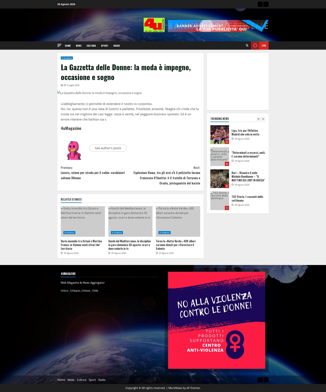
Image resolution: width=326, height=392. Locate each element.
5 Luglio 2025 (73, 85)
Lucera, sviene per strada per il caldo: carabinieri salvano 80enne (93, 172)
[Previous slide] (258, 119)
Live (264, 45)
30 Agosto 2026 (71, 253)
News (79, 45)
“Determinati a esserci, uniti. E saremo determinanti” (219, 156)
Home (68, 45)
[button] (59, 45)
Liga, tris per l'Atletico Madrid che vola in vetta (219, 134)
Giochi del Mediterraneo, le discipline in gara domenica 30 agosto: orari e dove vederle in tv (130, 221)
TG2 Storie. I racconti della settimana (219, 200)
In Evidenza (67, 58)
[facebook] (266, 4)
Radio (116, 45)
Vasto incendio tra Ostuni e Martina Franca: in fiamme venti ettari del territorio (83, 221)
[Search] (247, 45)
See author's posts (108, 148)
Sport (104, 45)
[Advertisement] (237, 81)
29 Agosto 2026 (118, 253)
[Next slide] (263, 119)
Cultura (91, 45)
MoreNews (175, 388)
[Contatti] (260, 4)
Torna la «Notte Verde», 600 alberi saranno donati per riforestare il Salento (178, 221)
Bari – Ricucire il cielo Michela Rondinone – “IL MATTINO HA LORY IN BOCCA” (219, 178)
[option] (238, 136)
